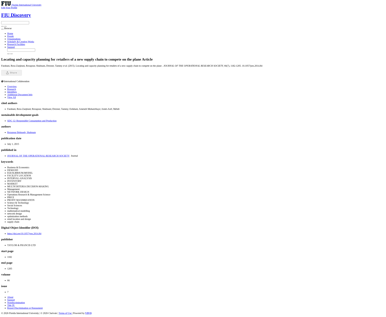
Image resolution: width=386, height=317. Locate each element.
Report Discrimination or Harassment (25, 308)
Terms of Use (65, 313)
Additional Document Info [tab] (19, 94)
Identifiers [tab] (12, 92)
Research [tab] (11, 89)
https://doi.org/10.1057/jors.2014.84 (24, 233)
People (10, 36)
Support (11, 47)
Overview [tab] (12, 86)
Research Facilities (16, 44)
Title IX (11, 305)
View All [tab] (11, 97)
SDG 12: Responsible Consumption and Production (32, 120)
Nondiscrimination (16, 302)
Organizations (14, 39)
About (10, 297)
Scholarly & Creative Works (20, 41)
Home (10, 33)
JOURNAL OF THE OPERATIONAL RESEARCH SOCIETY (38, 155)
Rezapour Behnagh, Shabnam (21, 132)
